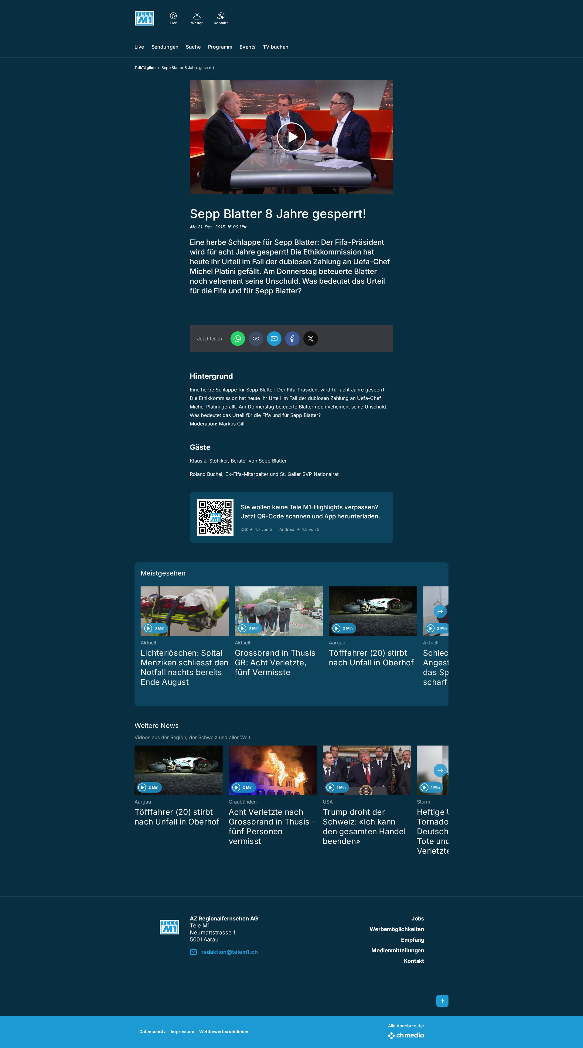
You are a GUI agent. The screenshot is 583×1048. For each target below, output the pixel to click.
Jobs (417, 918)
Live (139, 47)
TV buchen (275, 47)
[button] (256, 338)
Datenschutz (152, 1031)
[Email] (274, 338)
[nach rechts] (440, 611)
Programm (220, 47)
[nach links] (142, 611)
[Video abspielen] (291, 137)
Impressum (182, 1031)
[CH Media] (406, 1034)
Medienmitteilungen (397, 950)
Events (248, 47)
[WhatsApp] (237, 338)
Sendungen (165, 47)
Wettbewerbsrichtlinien (223, 1031)
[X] (310, 338)
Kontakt (414, 961)
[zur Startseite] (144, 18)
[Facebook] (292, 338)
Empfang (412, 940)
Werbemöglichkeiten (397, 929)
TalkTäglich (145, 67)
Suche (193, 47)
